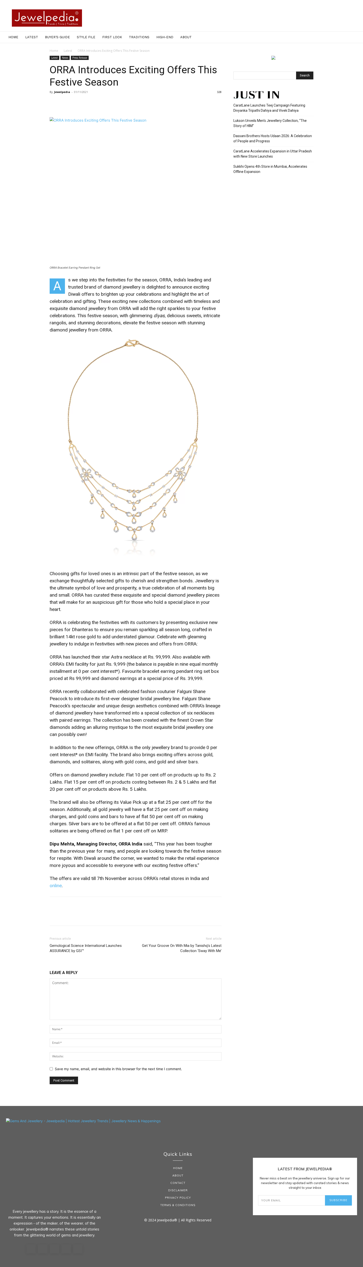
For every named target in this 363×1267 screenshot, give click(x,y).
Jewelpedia (62, 92)
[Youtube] (78, 1249)
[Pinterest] (77, 103)
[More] (100, 103)
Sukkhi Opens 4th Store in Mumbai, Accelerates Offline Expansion (270, 169)
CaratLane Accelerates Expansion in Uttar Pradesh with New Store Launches (272, 153)
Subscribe (338, 1200)
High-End (164, 37)
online (56, 885)
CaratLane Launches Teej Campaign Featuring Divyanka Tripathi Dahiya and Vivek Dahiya (269, 107)
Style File (86, 37)
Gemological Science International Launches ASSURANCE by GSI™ (86, 948)
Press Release (79, 57)
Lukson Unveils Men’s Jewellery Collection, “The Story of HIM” (270, 123)
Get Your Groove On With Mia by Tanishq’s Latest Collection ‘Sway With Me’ (182, 948)
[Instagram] (42, 1249)
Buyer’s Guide (57, 37)
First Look (112, 37)
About (186, 37)
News (65, 57)
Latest (31, 37)
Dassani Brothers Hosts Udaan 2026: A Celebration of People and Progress (272, 138)
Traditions (139, 37)
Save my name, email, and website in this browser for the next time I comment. (118, 1069)
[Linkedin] (54, 1249)
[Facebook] (55, 103)
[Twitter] (66, 103)
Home (13, 37)
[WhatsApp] (89, 103)
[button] (357, 37)
